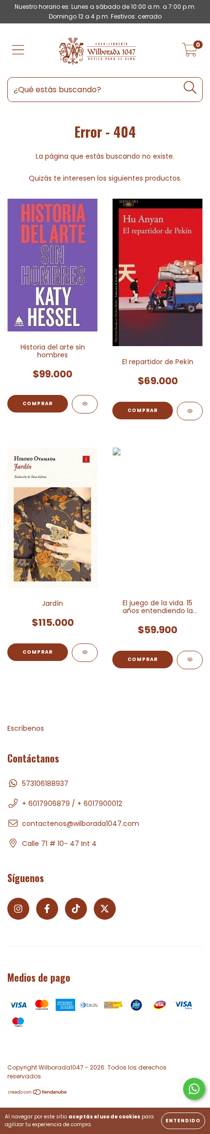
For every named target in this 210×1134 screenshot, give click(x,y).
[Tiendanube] (37, 1093)
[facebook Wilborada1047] (47, 909)
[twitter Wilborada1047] (105, 909)
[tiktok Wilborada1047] (76, 909)
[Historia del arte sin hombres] (85, 404)
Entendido (183, 1120)
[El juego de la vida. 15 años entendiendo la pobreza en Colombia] (190, 660)
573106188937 (45, 783)
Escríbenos (25, 728)
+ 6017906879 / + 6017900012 (72, 803)
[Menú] (18, 50)
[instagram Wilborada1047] (18, 909)
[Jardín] (85, 652)
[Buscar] (190, 87)
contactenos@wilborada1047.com (80, 823)
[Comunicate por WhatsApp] (194, 1089)
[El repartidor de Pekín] (190, 411)
